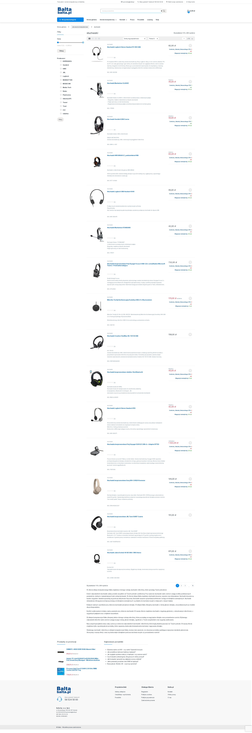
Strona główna (92, 19)
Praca (132, 19)
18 (193, 585)
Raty (157, 19)
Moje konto (191, 2)
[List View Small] (89, 39)
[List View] (93, 39)
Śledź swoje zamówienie (175, 2)
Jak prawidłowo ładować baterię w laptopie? (121, 652)
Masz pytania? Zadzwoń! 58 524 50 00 (151, 2)
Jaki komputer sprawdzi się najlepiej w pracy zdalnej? (124, 659)
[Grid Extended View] (96, 39)
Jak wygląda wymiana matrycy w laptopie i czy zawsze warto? (127, 654)
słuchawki (110, 44)
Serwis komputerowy (107, 19)
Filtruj (61, 51)
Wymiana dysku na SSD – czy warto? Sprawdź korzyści (125, 649)
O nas (169, 697)
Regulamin (144, 692)
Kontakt (122, 19)
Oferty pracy (172, 694)
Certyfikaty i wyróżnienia (123, 694)
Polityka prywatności (147, 697)
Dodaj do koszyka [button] (189, 45)
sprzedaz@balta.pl (128, 2)
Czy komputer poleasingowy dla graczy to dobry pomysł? (125, 657)
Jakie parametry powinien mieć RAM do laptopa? (122, 661)
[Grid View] (99, 39)
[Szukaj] (164, 11)
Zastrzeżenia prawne (148, 700)
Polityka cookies (146, 694)
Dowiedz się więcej (189, 334)
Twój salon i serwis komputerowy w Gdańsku (70, 2)
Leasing (150, 19)
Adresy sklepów (120, 692)
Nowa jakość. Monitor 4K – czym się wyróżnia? (122, 664)
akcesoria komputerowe (80, 27)
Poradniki (140, 19)
